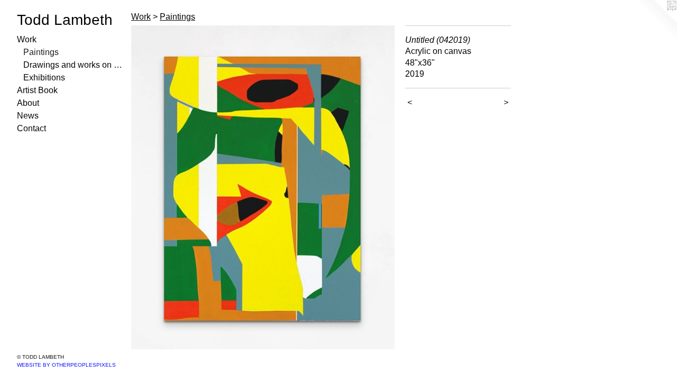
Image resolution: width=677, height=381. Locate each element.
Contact (31, 128)
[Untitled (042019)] (263, 187)
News (28, 115)
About (28, 102)
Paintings (41, 52)
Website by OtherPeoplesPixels (66, 365)
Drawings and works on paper (73, 64)
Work (26, 39)
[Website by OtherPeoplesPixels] (656, 21)
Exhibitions (44, 77)
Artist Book (37, 90)
